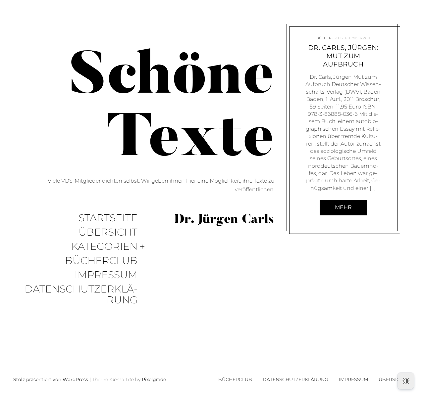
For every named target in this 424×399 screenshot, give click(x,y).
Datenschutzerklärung (81, 295)
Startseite (108, 218)
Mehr (343, 207)
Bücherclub (101, 261)
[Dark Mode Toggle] (406, 381)
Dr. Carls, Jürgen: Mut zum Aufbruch (343, 56)
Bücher (324, 38)
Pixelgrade (154, 379)
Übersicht (108, 232)
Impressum (106, 275)
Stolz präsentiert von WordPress (50, 379)
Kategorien (104, 246)
